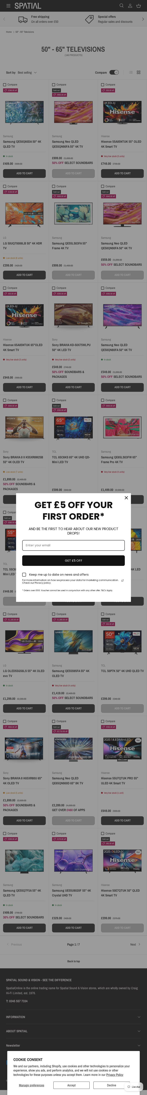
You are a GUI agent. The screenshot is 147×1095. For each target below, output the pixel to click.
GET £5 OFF (73, 560)
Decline (111, 1085)
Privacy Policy (114, 1074)
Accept (71, 1085)
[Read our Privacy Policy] (122, 580)
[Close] (126, 497)
